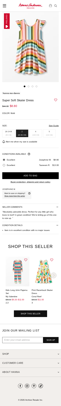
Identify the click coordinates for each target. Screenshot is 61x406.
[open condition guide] (29, 154)
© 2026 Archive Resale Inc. (30, 400)
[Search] (55, 5)
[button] (56, 100)
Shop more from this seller (14, 196)
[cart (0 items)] (50, 5)
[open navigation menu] (4, 6)
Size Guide (54, 126)
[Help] (29, 194)
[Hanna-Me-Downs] (30, 6)
